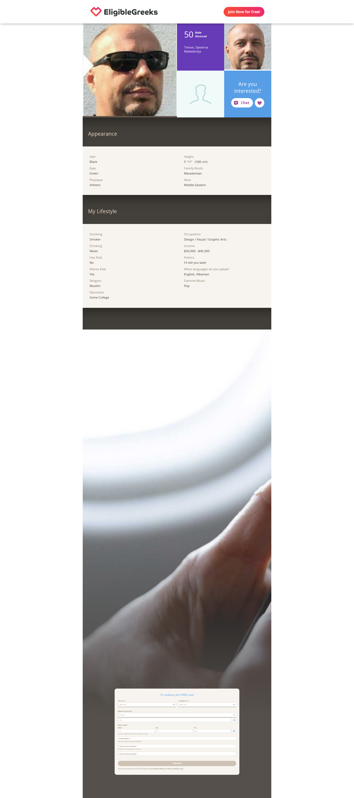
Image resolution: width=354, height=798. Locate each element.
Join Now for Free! (244, 11)
